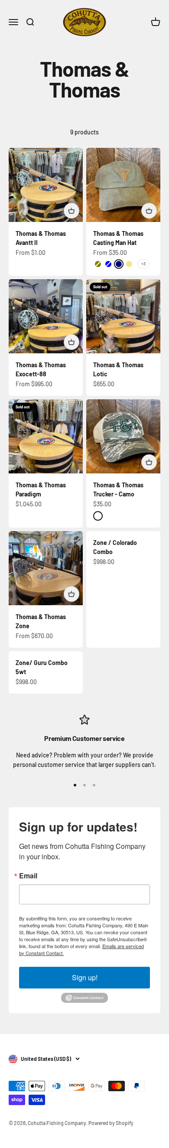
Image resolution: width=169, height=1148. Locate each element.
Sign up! (85, 977)
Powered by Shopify (110, 1123)
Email (28, 875)
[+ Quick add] (71, 211)
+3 (143, 263)
